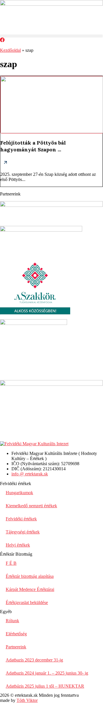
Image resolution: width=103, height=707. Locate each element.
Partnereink (16, 646)
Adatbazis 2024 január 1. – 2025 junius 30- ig (47, 673)
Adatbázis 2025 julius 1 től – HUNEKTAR (45, 686)
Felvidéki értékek (21, 518)
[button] (51, 36)
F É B (11, 563)
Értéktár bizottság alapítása (30, 576)
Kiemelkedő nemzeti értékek (31, 505)
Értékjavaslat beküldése (27, 602)
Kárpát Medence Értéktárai (30, 589)
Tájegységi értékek (23, 531)
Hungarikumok (19, 492)
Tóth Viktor (27, 700)
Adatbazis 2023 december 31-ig (34, 659)
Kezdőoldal (10, 50)
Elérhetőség (16, 633)
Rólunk (12, 620)
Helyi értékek (18, 545)
